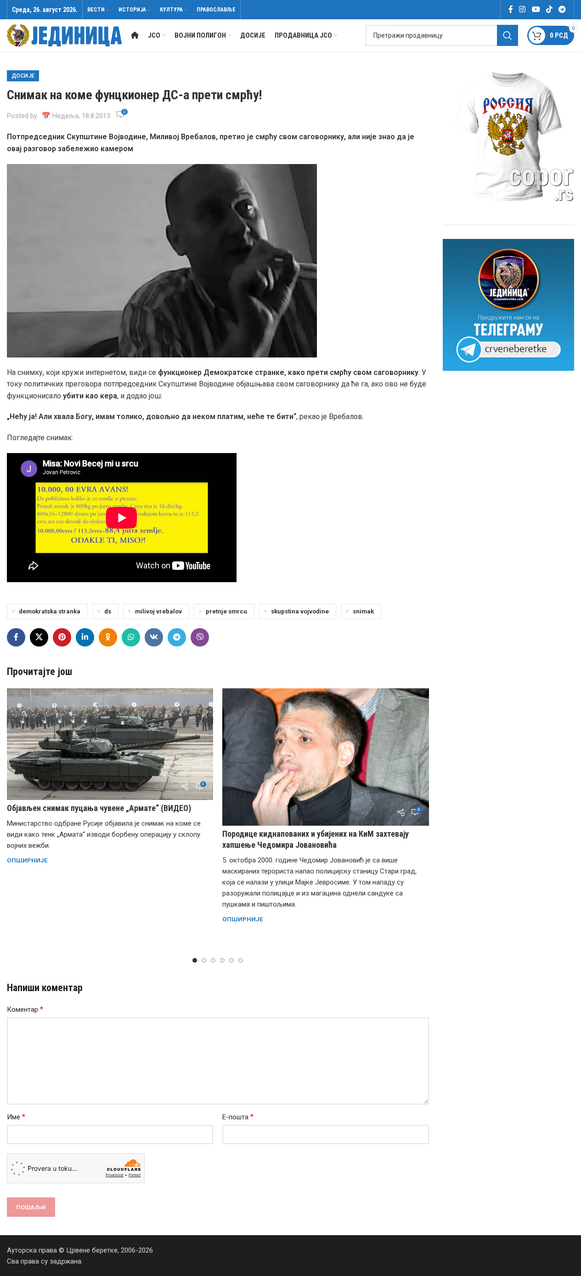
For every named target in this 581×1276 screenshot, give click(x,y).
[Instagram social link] (522, 9)
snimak (363, 611)
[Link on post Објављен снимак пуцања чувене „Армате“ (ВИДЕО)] (110, 744)
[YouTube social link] (536, 9)
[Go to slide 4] (222, 960)
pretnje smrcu (226, 611)
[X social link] (39, 637)
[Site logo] (64, 35)
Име (16, 1116)
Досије (22, 76)
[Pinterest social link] (62, 637)
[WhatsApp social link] (131, 637)
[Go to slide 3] (213, 960)
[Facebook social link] (510, 9)
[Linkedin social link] (85, 637)
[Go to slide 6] (240, 960)
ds (107, 611)
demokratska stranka (49, 611)
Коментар (25, 1009)
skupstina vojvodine (300, 611)
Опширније (27, 860)
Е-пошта (238, 1116)
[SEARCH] (507, 35)
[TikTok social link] (549, 9)
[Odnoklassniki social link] (108, 637)
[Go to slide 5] (231, 960)
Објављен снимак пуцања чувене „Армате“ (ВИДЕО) (99, 808)
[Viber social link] (200, 637)
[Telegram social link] (562, 9)
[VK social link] (154, 637)
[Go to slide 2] (204, 960)
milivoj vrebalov (158, 611)
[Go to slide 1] (194, 960)
